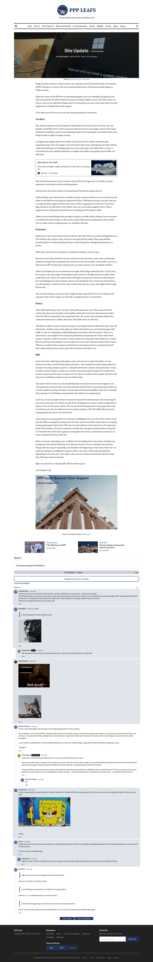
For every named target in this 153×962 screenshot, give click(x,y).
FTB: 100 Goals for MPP (56, 545)
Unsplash (86, 79)
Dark (62, 948)
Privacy (84, 957)
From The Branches (80, 26)
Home (29, 26)
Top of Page (67, 918)
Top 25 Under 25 (48, 26)
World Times (35, 934)
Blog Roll (100, 26)
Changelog (50, 937)
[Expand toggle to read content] (135, 565)
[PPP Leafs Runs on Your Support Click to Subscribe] (76, 502)
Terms (91, 957)
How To (37, 26)
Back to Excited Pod (63, 26)
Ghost (78, 957)
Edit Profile (50, 934)
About (59, 934)
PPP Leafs (82, 10)
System (72, 948)
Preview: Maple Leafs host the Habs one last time (112, 546)
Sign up (123, 26)
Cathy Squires (62, 56)
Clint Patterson (75, 79)
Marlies (92, 26)
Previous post (51, 543)
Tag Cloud (86, 934)
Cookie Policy (100, 957)
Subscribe (132, 939)
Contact (116, 957)
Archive (108, 26)
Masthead (59, 937)
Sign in (115, 26)
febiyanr (88, 534)
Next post (103, 543)
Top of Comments (83, 918)
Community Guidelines (71, 934)
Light (51, 948)
